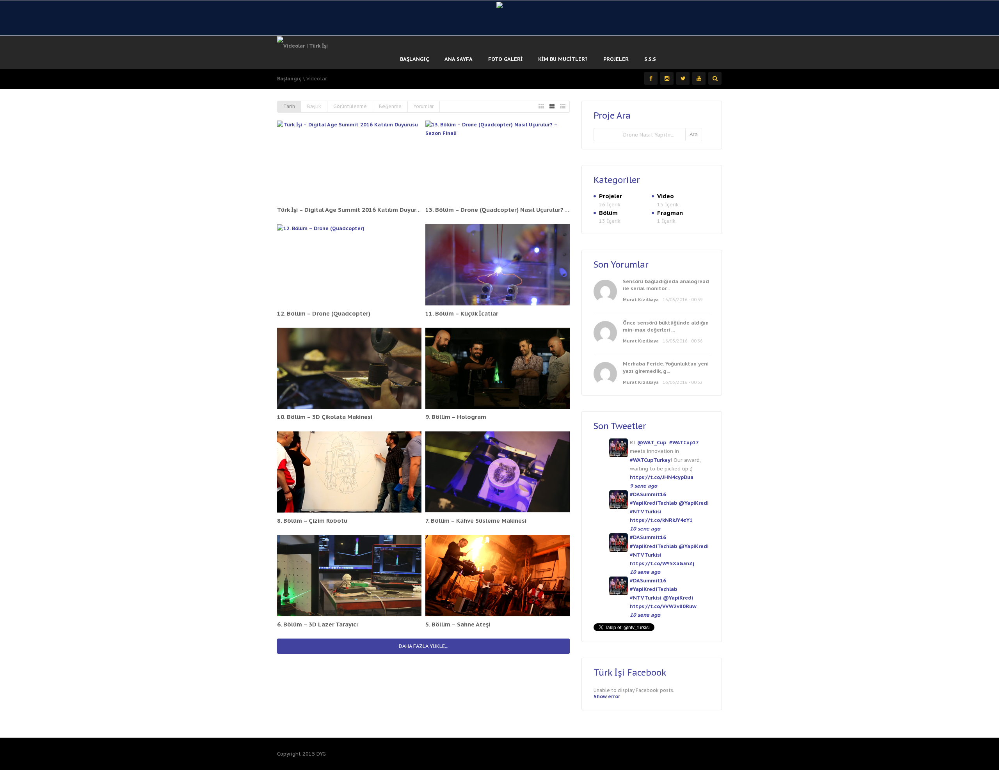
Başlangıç (414, 59)
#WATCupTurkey (650, 460)
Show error (607, 696)
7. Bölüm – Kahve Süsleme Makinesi (475, 520)
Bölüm (608, 212)
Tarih (289, 106)
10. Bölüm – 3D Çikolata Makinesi (324, 416)
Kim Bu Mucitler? (563, 59)
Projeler (616, 59)
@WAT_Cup (651, 442)
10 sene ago (645, 528)
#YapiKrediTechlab (653, 503)
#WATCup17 (684, 442)
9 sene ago (643, 486)
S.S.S (650, 59)
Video (665, 196)
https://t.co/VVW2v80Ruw (663, 606)
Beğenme (390, 106)
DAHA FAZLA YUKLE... (423, 646)
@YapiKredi (694, 503)
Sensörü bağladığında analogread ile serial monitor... (666, 285)
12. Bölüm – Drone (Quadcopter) (323, 313)
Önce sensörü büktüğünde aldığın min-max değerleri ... (666, 326)
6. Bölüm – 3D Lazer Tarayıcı (317, 624)
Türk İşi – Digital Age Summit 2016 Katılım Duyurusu (352, 209)
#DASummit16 (648, 494)
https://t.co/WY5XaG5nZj (662, 563)
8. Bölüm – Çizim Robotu (312, 520)
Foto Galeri (505, 59)
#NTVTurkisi (645, 511)
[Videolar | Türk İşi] (302, 45)
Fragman (670, 212)
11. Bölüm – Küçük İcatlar (461, 313)
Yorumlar (424, 106)
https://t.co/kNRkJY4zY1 (661, 520)
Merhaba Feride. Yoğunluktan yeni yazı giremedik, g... (666, 367)
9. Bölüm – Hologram (455, 416)
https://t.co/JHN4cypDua (661, 477)
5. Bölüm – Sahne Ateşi (457, 624)
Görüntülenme (350, 106)
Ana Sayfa (458, 59)
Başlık (314, 106)
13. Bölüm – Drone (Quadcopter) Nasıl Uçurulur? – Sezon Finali (515, 209)
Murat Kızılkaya (641, 299)
